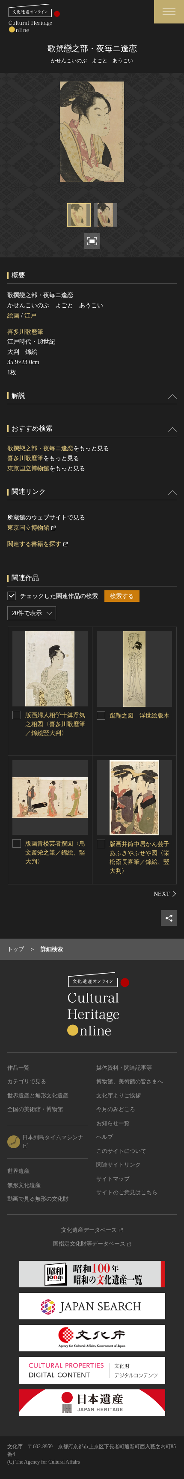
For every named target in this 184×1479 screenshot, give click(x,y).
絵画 (13, 315)
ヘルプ (104, 1137)
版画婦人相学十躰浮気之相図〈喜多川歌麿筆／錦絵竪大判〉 (55, 724)
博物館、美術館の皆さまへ (129, 1081)
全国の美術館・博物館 (35, 1109)
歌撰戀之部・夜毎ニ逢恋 (40, 448)
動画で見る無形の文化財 (37, 1199)
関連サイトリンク (118, 1164)
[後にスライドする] (165, 894)
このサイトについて (121, 1151)
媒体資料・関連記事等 (124, 1068)
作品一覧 (18, 1068)
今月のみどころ (115, 1109)
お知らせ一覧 (113, 1123)
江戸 (30, 315)
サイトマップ (113, 1179)
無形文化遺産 (24, 1185)
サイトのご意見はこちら (126, 1192)
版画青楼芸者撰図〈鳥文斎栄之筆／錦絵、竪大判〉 (55, 852)
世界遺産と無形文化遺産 (37, 1095)
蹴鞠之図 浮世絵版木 (139, 715)
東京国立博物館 (28, 468)
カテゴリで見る (26, 1081)
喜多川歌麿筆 (25, 332)
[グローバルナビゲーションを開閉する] (169, 11)
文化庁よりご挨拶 (118, 1095)
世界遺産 (18, 1171)
